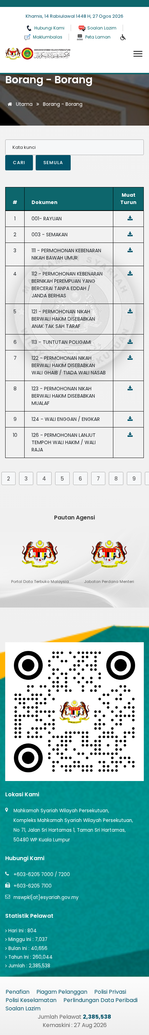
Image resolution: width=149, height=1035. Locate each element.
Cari (19, 162)
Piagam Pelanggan (61, 992)
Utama (24, 104)
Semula (53, 162)
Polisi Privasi (110, 992)
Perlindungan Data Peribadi (100, 1000)
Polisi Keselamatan (31, 1000)
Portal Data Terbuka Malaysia (87, 1008)
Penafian (17, 992)
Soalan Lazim (23, 1008)
